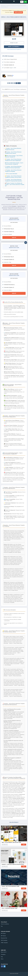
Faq (1, 926)
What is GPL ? (4, 952)
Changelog (3, 954)
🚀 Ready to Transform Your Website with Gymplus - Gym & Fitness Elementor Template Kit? (14, 184)
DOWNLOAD (5, 844)
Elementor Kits (3, 5)
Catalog (2, 944)
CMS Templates (4, 940)
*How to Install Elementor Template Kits (14, 49)
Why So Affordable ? (14, 46)
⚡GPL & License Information (11, 173)
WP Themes (3, 935)
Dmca (2, 958)
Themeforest (8, 5)
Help (2, 956)
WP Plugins (3, 933)
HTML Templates (4, 942)
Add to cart (14, 42)
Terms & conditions (5, 923)
